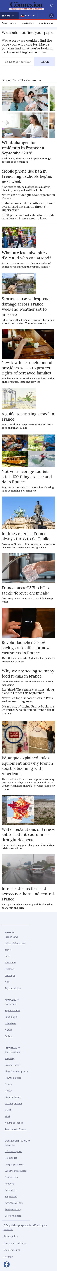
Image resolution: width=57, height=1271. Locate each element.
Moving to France (14, 1122)
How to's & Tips (13, 1078)
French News (9, 23)
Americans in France (15, 1129)
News (8, 932)
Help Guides (27, 23)
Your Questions (47, 23)
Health (8, 1090)
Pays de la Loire (13, 988)
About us (9, 1183)
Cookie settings (11, 1250)
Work (7, 1116)
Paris (7, 956)
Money (8, 1084)
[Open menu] (9, 15)
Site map (8, 1256)
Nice (7, 981)
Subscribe (30, 15)
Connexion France (16, 1141)
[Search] (51, 6)
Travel (8, 949)
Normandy (10, 962)
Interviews (10, 1023)
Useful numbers (13, 1215)
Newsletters (11, 1177)
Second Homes (12, 1065)
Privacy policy (10, 1236)
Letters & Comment (15, 943)
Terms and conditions (14, 1243)
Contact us (10, 1190)
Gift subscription (13, 1151)
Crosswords (11, 1004)
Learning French (13, 1103)
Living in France (13, 1097)
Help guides (11, 1158)
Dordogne (10, 975)
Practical (11, 1048)
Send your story (13, 1209)
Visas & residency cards (16, 1071)
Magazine (10, 1000)
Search (44, 61)
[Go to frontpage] (26, 6)
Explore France (12, 1010)
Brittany (9, 969)
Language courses (14, 1164)
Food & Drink (11, 1017)
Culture (9, 1036)
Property (9, 1058)
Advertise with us (14, 1203)
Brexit (8, 1110)
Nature (8, 1030)
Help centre (11, 1196)
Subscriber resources (15, 1171)
